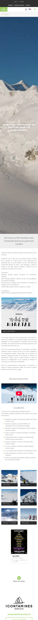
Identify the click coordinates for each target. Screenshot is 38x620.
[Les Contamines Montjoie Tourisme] (19, 603)
